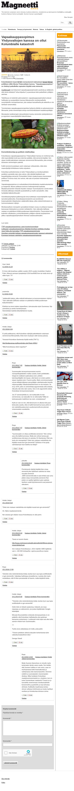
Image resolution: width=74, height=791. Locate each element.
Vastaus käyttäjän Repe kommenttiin (37, 597)
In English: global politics (53, 29)
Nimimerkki (7, 741)
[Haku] (70, 22)
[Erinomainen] (6, 74)
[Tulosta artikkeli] (2, 244)
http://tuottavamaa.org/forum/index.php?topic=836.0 (19, 343)
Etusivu (3, 29)
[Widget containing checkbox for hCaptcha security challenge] (17, 752)
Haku (3, 782)
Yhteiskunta (12, 29)
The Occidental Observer (64, 425)
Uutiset (12, 249)
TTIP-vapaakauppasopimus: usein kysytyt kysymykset (19, 227)
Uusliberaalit (5, 90)
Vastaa (4, 282)
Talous (42, 29)
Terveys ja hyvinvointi (24, 29)
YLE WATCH (60, 195)
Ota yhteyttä (5, 779)
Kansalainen (60, 51)
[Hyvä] (5, 74)
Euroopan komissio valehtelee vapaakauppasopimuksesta (21, 235)
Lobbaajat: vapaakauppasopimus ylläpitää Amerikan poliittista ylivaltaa (25, 229)
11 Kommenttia (19, 78)
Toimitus (5, 76)
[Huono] (2, 74)
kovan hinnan (48, 82)
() (6, 279)
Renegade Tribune (62, 403)
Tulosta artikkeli (8, 244)
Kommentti (7, 718)
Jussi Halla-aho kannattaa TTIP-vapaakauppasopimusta (20, 231)
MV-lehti (59, 152)
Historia (35, 29)
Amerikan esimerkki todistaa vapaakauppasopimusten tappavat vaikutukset (27, 233)
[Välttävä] (3, 74)
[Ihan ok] (4, 74)
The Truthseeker (61, 262)
